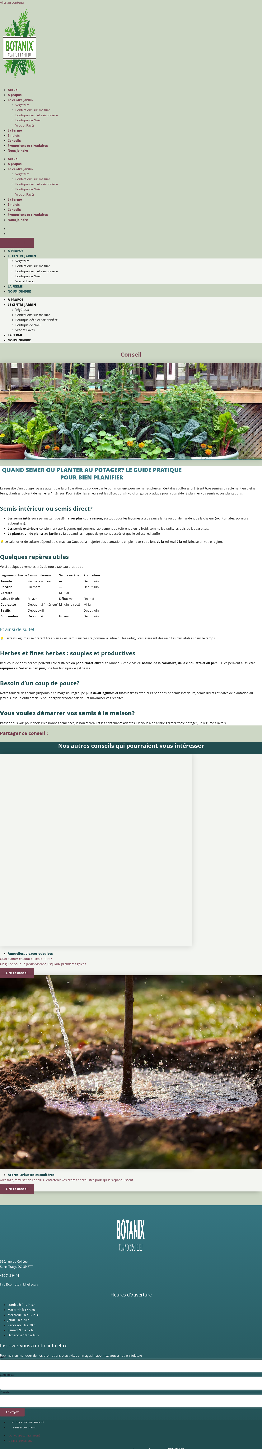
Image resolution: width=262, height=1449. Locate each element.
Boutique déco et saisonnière (36, 115)
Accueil (13, 90)
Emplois (14, 135)
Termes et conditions (24, 1427)
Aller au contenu (12, 2)
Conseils (14, 140)
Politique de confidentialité (28, 1422)
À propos (15, 95)
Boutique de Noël (27, 120)
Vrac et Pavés (25, 125)
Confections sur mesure (32, 110)
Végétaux (22, 105)
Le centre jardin (20, 100)
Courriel (5, 1392)
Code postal (7, 1374)
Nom (3, 1357)
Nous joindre (18, 150)
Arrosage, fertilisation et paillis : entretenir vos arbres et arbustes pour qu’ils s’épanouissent (66, 1180)
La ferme (15, 130)
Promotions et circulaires (28, 145)
